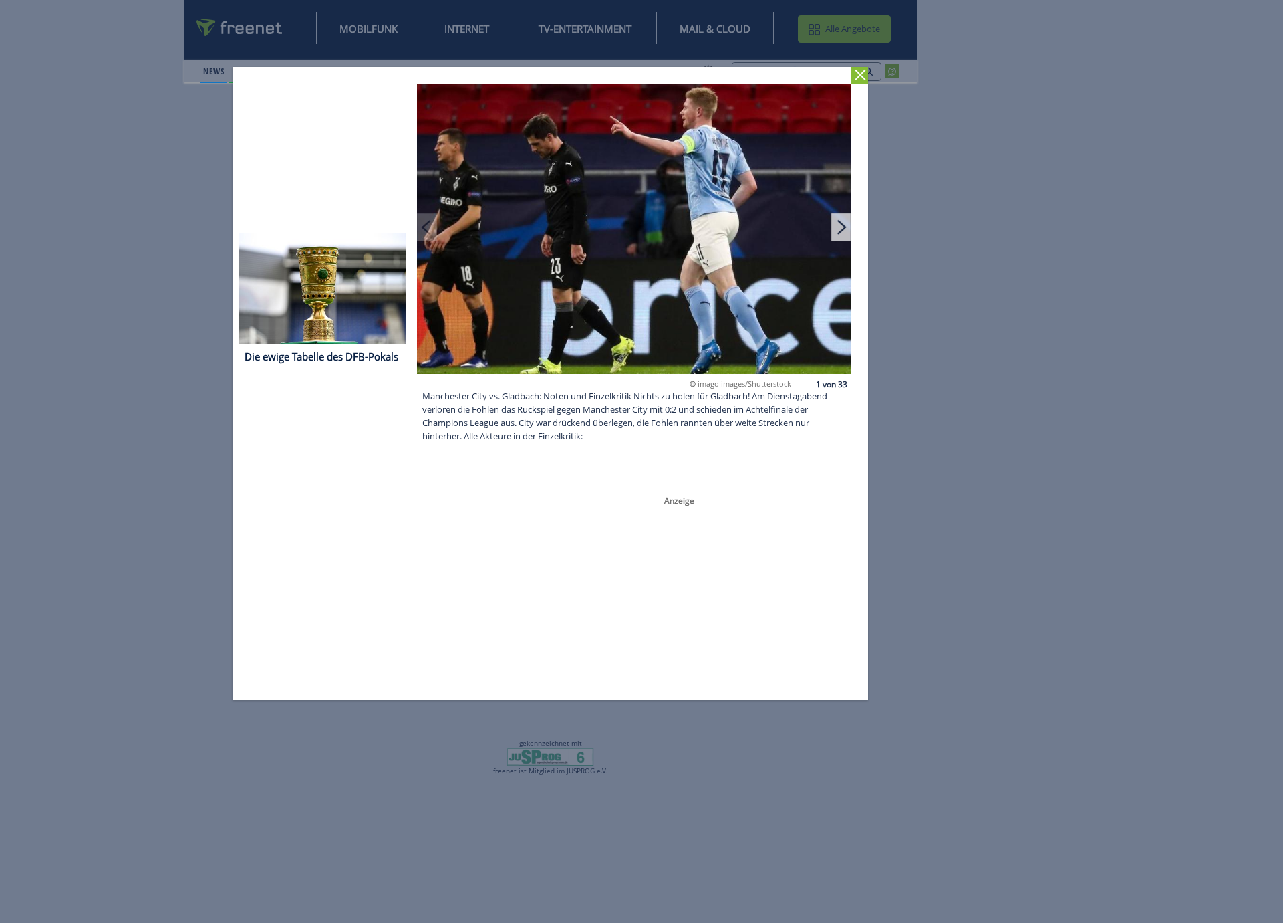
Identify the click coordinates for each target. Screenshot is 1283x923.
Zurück (860, 75)
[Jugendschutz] (550, 756)
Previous (428, 227)
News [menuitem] (213, 71)
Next (841, 227)
